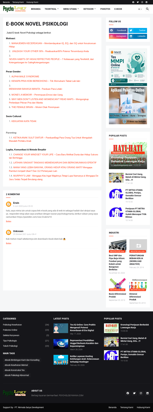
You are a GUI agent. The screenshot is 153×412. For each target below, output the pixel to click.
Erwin (16, 203)
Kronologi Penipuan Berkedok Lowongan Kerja (135, 326)
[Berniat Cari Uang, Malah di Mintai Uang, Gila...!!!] (116, 178)
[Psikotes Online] (128, 85)
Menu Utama (70, 9)
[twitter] (138, 2)
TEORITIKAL (50, 9)
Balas (8, 221)
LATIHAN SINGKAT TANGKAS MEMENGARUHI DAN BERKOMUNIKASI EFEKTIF (55, 162)
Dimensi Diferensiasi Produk (135, 297)
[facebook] (133, 2)
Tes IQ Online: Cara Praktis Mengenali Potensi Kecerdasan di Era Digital (82, 328)
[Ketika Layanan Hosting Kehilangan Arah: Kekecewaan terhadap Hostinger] (60, 360)
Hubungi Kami (32, 2)
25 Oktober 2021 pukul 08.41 (25, 234)
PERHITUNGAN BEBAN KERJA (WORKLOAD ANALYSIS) (136, 259)
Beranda (6, 2)
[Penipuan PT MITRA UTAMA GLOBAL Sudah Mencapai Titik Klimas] (116, 212)
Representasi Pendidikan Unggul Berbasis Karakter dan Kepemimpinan (84, 343)
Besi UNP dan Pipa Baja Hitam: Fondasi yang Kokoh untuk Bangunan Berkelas (117, 262)
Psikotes (105, 9)
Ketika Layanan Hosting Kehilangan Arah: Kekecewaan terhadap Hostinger (84, 359)
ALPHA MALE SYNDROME (26, 76)
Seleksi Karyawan (26, 335)
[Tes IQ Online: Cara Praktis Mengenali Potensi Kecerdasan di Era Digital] (60, 328)
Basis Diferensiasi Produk (117, 295)
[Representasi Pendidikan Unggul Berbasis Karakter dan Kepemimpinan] (60, 344)
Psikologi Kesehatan (26, 325)
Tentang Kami (18, 2)
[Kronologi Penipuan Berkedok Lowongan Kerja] (111, 328)
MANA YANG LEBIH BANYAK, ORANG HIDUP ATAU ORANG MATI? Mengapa (52, 167)
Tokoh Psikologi (26, 346)
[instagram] (142, 2)
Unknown (18, 231)
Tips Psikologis (26, 340)
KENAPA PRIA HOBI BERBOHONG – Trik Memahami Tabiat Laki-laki (46, 81)
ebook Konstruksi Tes (15, 370)
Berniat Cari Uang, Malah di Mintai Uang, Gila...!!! (136, 177)
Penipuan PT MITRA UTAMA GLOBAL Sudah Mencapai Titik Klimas (136, 212)
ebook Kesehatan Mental (16, 365)
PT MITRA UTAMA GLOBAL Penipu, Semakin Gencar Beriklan (134, 194)
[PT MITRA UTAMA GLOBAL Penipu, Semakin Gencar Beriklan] (116, 193)
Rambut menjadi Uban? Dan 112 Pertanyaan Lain (33, 171)
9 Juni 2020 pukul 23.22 (23, 206)
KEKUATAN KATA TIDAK (24, 121)
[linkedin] (146, 2)
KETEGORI (89, 9)
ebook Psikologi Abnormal (17, 375)
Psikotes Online (26, 330)
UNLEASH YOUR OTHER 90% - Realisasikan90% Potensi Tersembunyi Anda (50, 51)
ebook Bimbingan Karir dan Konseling (22, 360)
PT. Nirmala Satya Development (29, 407)
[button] (140, 9)
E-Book (118, 9)
